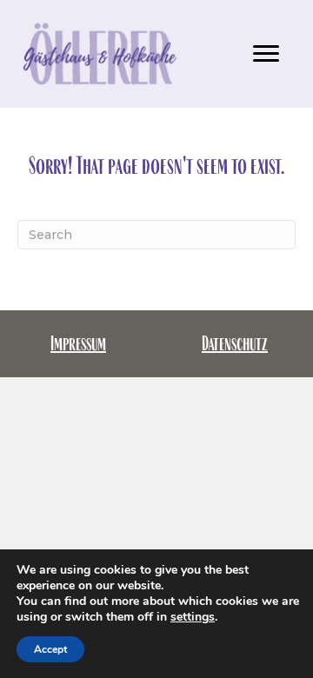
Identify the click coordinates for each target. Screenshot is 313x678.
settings (192, 617)
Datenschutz (235, 343)
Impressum (78, 343)
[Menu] (266, 54)
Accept (50, 649)
